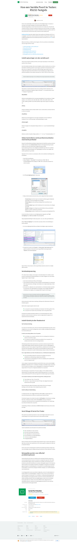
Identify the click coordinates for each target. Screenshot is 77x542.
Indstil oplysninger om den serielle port (30, 46)
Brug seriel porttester (27, 48)
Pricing (46, 2)
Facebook (24, 535)
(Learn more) (46, 494)
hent (51, 37)
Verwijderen (36, 528)
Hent (50, 15)
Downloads (50, 2)
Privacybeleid (45, 527)
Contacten (27, 528)
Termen (44, 528)
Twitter (19, 535)
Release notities (38, 504)
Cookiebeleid (45, 531)
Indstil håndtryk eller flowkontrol (29, 51)
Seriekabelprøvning (27, 49)
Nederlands (57, 535)
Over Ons (27, 527)
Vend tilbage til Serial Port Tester (29, 52)
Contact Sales (55, 2)
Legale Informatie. (40, 538)
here (26, 541)
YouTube (28, 535)
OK (57, 540)
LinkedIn (33, 535)
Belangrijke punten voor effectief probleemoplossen (33, 54)
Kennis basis (36, 527)
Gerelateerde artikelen (39, 2)
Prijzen (18, 527)
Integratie (19, 528)
